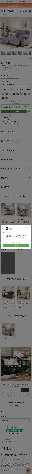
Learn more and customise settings (16, 242)
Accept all (16, 245)
